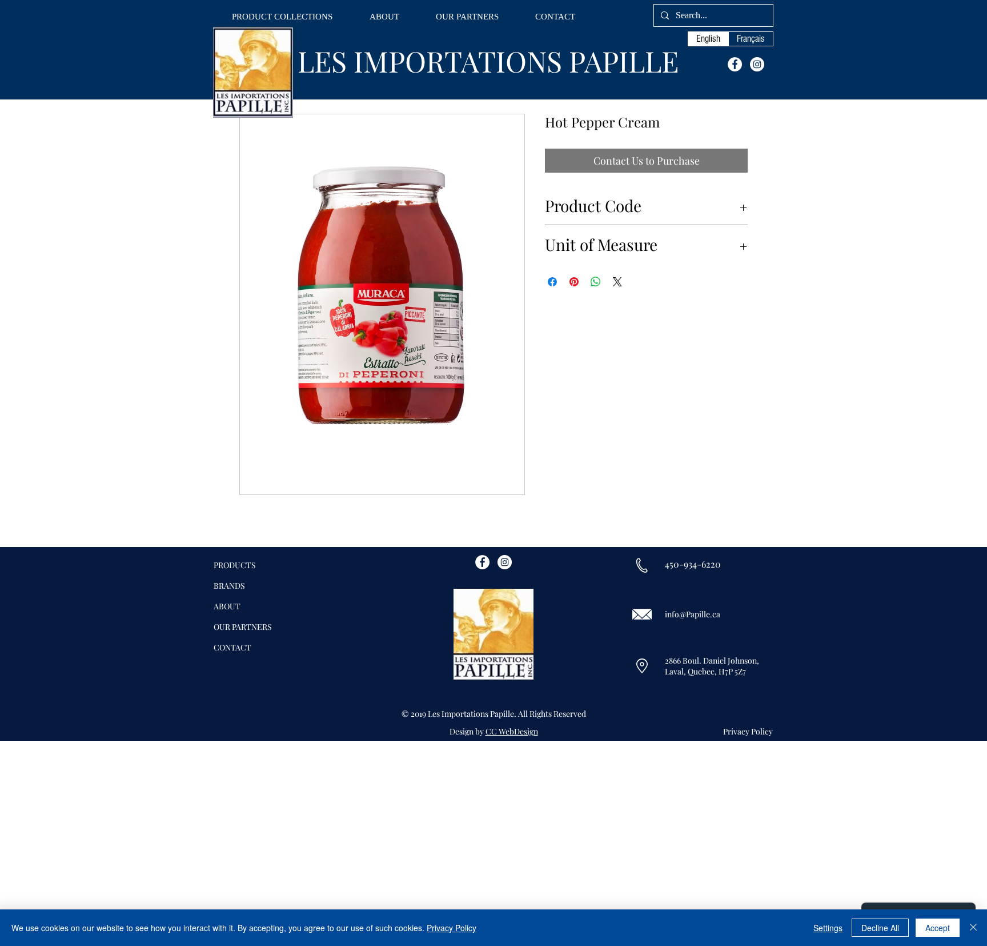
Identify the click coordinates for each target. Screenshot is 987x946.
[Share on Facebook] (552, 282)
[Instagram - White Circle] (757, 64)
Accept (937, 927)
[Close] (973, 928)
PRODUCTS (235, 565)
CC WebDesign (512, 731)
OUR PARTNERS (243, 626)
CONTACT (232, 647)
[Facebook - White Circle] (735, 64)
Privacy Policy (451, 927)
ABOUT (227, 606)
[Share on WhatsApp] (596, 282)
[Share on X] (617, 282)
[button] (282, 17)
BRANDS (229, 585)
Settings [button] (827, 927)
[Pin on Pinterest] (574, 282)
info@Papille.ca (692, 614)
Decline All (880, 927)
